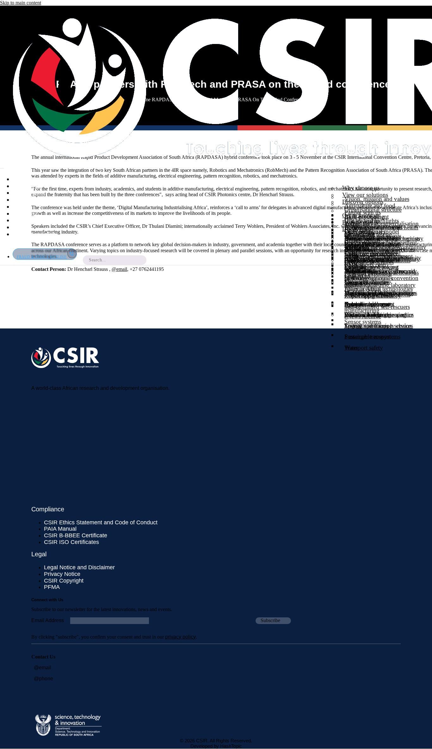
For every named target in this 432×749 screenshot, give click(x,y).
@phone (43, 678)
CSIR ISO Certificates (71, 542)
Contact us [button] (357, 275)
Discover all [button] (356, 229)
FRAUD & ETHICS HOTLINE (42, 257)
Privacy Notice (62, 574)
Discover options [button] (362, 201)
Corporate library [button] (33, 220)
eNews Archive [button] (362, 316)
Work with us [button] (29, 192)
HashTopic (231, 746)
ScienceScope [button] (361, 283)
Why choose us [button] (361, 187)
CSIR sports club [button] (365, 264)
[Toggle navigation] (2, 168)
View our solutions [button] (365, 194)
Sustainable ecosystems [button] (372, 336)
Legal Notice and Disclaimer (79, 567)
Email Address (47, 620)
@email (119, 269)
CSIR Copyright (63, 580)
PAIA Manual (60, 529)
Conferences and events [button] (372, 236)
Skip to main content (20, 2)
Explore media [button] (360, 222)
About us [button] (24, 179)
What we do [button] (27, 186)
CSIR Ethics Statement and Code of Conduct (100, 522)
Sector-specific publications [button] (377, 294)
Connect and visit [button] (34, 234)
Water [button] (351, 347)
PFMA (52, 587)
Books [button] (352, 305)
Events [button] (21, 227)
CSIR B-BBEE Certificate (75, 535)
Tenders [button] (22, 199)
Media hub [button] (26, 213)
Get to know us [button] (361, 215)
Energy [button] (353, 325)
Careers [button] (21, 206)
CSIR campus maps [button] (368, 253)
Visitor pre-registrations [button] (372, 243)
